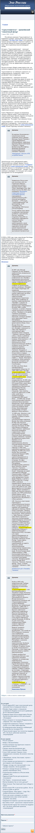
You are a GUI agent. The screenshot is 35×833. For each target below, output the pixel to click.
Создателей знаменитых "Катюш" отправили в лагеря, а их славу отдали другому (17, 724)
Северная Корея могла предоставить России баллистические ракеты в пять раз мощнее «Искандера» (17, 716)
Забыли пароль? (8, 826)
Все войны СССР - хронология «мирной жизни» (18, 802)
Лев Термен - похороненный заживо (14, 780)
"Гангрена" (29, 164)
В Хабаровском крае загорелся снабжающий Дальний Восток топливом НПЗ (17, 728)
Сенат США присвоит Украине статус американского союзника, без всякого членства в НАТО (18, 753)
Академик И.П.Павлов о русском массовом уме (18, 800)
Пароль (4, 820)
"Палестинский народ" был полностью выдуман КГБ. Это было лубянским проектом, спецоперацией (18, 732)
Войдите (4, 695)
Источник (4, 262)
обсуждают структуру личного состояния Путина (19, 193)
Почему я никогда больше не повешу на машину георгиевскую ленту (16, 769)
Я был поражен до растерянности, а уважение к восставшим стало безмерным (18, 762)
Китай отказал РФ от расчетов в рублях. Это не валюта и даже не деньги (18, 788)
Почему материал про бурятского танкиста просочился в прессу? (16, 745)
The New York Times (16, 40)
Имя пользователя (8, 815)
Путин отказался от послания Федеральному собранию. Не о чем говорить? (17, 720)
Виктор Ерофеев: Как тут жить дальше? (15, 782)
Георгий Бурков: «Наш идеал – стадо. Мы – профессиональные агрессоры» (17, 792)
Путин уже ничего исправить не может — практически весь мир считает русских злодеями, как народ (16, 796)
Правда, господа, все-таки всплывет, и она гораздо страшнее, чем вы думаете (16, 766)
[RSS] (32, 831)
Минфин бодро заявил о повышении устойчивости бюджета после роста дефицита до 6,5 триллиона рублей (17, 710)
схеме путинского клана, (19, 166)
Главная (5, 24)
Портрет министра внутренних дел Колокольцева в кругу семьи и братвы (15, 749)
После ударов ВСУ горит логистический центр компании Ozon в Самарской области (17, 706)
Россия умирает (8, 740)
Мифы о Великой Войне (10, 742)
